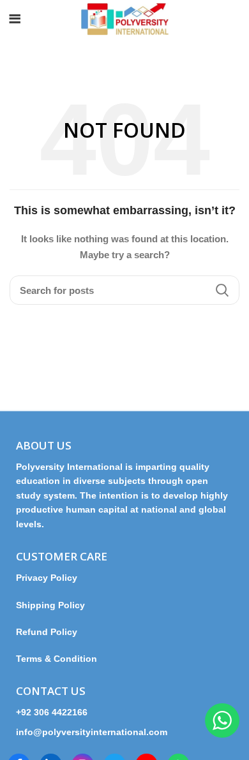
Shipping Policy (50, 605)
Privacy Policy (51, 578)
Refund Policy (46, 632)
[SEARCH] (222, 290)
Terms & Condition (56, 659)
